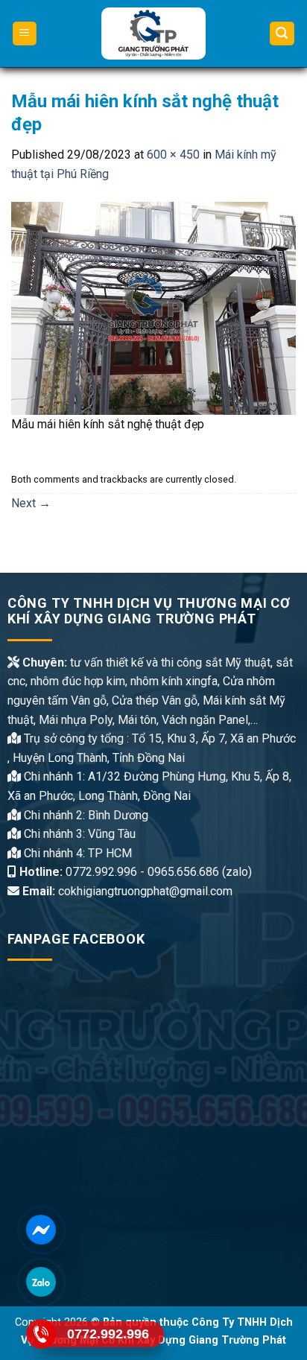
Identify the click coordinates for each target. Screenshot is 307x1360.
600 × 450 (173, 154)
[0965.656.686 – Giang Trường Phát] (153, 33)
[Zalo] (41, 1281)
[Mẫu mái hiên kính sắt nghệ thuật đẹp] (153, 307)
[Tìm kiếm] (282, 34)
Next (31, 503)
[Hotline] (41, 1333)
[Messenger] (41, 1229)
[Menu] (25, 34)
